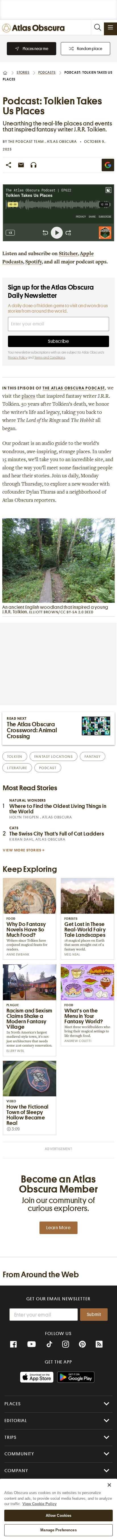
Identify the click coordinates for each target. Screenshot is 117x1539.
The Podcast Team (26, 141)
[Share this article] (8, 165)
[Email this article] (21, 165)
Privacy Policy (17, 357)
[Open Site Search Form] (97, 27)
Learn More (58, 1228)
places (28, 396)
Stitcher (68, 254)
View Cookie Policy (39, 1504)
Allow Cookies (59, 1515)
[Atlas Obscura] (34, 28)
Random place (89, 49)
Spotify (33, 262)
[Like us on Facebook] (13, 1344)
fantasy (93, 756)
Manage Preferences (58, 1530)
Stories (23, 72)
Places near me (35, 49)
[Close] (109, 1485)
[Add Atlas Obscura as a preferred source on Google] (108, 165)
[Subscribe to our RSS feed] (99, 1344)
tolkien (14, 756)
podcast (48, 768)
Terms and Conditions (49, 357)
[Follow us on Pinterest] (82, 1344)
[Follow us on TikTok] (49, 1345)
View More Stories (22, 850)
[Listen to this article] (33, 165)
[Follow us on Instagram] (65, 1344)
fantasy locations (53, 756)
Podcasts (47, 72)
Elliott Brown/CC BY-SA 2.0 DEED (61, 612)
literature (17, 768)
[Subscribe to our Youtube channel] (31, 1344)
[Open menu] (110, 27)
